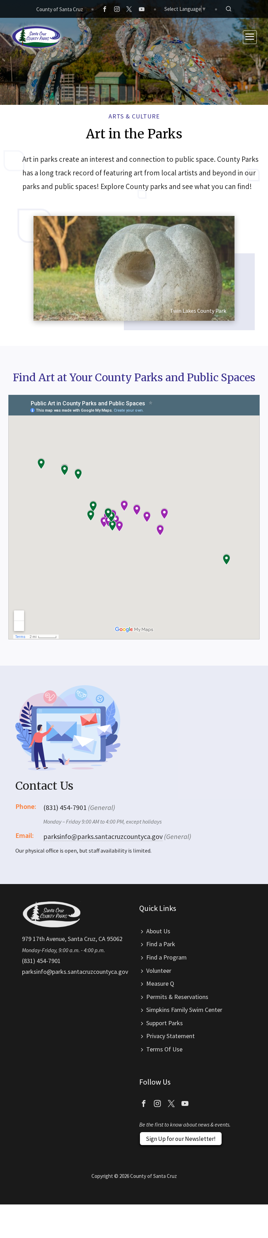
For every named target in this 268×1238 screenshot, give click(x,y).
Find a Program (166, 957)
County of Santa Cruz (59, 9)
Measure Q (160, 983)
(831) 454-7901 (41, 961)
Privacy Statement (170, 1036)
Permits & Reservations (177, 997)
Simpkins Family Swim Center (184, 1010)
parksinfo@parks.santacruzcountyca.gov (103, 836)
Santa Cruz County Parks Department (36, 37)
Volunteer (158, 970)
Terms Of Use (164, 1049)
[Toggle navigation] (250, 37)
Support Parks (164, 1023)
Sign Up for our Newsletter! (181, 1139)
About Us (158, 931)
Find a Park (160, 944)
